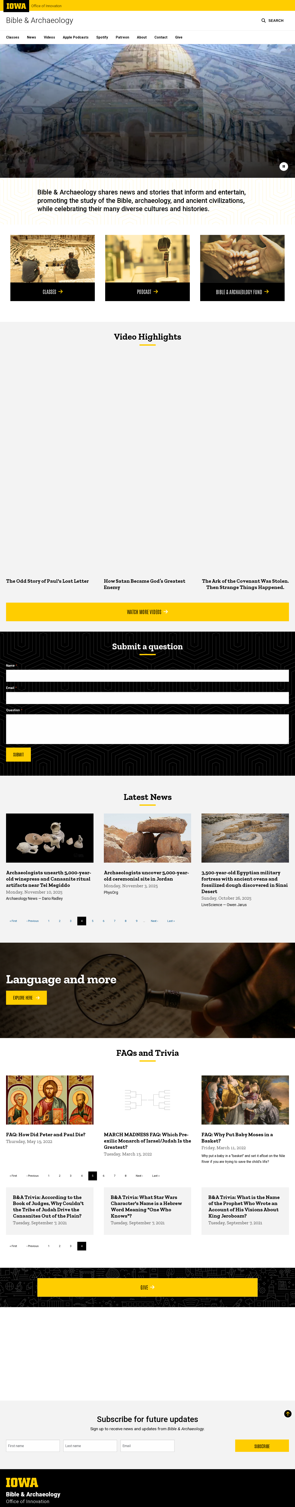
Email (10, 688)
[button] (272, 20)
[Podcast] (147, 258)
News (31, 37)
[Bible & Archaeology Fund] (242, 258)
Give (178, 37)
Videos (49, 37)
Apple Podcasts (76, 37)
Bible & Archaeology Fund (239, 291)
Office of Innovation (46, 6)
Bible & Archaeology (39, 20)
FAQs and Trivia (147, 1053)
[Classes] (52, 258)
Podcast (144, 291)
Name (10, 666)
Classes (12, 37)
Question (13, 710)
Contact (160, 37)
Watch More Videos (144, 611)
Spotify (102, 37)
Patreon (122, 37)
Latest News (148, 797)
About (142, 37)
